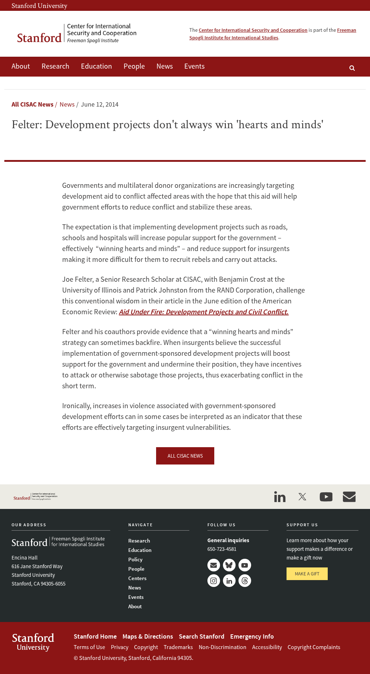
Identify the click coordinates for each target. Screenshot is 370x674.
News (164, 65)
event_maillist (349, 496)
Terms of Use (89, 647)
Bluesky (229, 565)
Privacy (119, 647)
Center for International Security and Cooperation (253, 30)
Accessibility (267, 647)
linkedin (279, 496)
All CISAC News (32, 104)
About (21, 65)
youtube (325, 496)
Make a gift (307, 574)
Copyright (146, 647)
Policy (135, 559)
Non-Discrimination (222, 647)
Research (55, 65)
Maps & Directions (147, 636)
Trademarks (178, 647)
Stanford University (39, 5)
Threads (244, 580)
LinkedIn (229, 580)
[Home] (82, 33)
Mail (213, 565)
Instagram (213, 580)
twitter (302, 496)
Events (194, 65)
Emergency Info (252, 636)
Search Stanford (201, 636)
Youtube (244, 565)
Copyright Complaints (314, 647)
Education (96, 65)
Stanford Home (95, 636)
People (134, 65)
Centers (137, 578)
